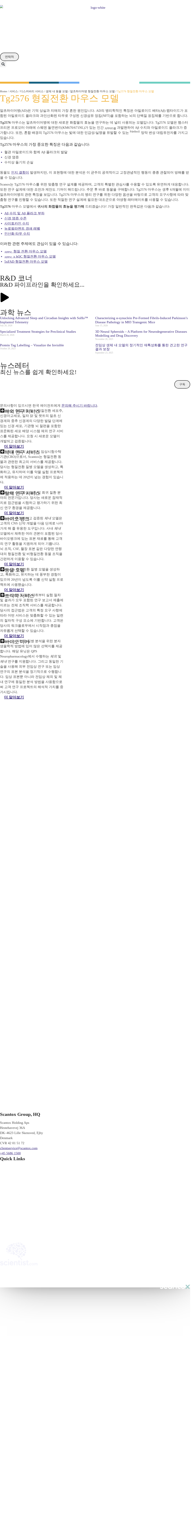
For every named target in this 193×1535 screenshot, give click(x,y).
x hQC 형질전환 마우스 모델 (30, 256)
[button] (3, 64)
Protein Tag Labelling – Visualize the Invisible (32, 345)
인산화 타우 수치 (17, 234)
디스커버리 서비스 (32, 91)
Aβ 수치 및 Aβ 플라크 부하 (24, 213)
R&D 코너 (16, 278)
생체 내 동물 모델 (57, 91)
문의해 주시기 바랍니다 (79, 405)
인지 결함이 (20, 172)
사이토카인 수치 (16, 223)
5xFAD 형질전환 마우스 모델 (26, 261)
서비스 (13, 91)
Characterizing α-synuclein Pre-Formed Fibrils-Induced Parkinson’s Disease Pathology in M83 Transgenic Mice (141, 320)
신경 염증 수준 (15, 218)
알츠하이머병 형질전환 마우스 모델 (92, 91)
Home (3, 91)
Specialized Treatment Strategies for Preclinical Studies (38, 331)
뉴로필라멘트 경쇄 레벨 (22, 228)
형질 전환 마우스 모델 (25, 251)
